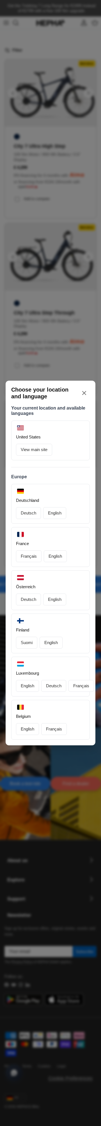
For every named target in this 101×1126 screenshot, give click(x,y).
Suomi (27, 642)
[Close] (84, 393)
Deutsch (28, 513)
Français (29, 556)
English (54, 513)
